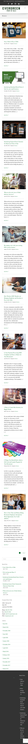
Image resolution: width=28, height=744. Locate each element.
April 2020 (5, 637)
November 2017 (6, 665)
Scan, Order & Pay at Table (11, 41)
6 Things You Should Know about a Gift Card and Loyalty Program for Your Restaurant (13, 462)
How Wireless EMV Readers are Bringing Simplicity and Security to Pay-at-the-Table (13, 298)
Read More (6, 65)
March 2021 (6, 627)
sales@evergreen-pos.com (11, 614)
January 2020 (6, 641)
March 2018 (6, 651)
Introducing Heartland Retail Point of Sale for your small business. (22, 703)
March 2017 (6, 668)
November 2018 (6, 644)
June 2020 (5, 634)
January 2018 (6, 658)
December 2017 (6, 662)
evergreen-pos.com (9, 616)
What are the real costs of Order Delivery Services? (22, 733)
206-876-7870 (9, 610)
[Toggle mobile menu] (25, 8)
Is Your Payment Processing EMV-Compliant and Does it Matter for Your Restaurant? (13, 354)
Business (15, 43)
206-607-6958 (7, 612)
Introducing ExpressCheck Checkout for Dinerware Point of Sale (22, 718)
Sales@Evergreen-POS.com (19, 1)
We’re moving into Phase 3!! (9, 572)
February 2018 (6, 655)
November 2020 (6, 630)
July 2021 (5, 623)
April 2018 (5, 648)
